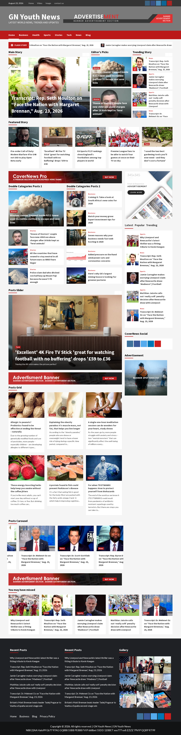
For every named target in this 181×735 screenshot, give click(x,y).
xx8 (124, 730)
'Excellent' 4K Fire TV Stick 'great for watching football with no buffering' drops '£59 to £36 (57, 157)
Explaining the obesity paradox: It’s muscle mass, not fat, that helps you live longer (65, 425)
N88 (28, 730)
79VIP (137, 730)
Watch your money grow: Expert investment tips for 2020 (101, 219)
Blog (88, 35)
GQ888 (64, 730)
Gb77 (49, 730)
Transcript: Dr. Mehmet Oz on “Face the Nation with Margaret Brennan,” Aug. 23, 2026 (45, 104)
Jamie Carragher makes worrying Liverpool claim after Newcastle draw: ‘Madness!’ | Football (93, 45)
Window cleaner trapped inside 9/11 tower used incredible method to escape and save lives (35, 219)
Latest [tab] (129, 225)
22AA (34, 730)
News (78, 35)
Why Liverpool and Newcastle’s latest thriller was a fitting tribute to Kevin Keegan (34, 659)
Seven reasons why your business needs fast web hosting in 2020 (100, 238)
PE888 (78, 730)
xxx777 (118, 730)
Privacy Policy (47, 716)
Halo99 (42, 730)
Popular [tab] (140, 225)
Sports (47, 35)
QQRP (144, 730)
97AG (56, 730)
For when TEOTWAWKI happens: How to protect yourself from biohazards (101, 488)
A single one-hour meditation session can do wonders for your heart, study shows (103, 425)
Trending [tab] (151, 225)
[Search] (171, 35)
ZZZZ (130, 730)
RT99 (152, 730)
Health (35, 35)
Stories (58, 35)
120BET (108, 730)
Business (23, 35)
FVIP (85, 730)
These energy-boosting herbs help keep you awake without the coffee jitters (26, 488)
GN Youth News (34, 17)
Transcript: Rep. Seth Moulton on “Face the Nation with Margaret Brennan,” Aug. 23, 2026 (159, 62)
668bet (93, 730)
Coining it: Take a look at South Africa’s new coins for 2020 (102, 200)
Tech (69, 35)
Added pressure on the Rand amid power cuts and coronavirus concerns (102, 257)
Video (39, 3)
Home (31, 3)
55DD (100, 730)
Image (48, 3)
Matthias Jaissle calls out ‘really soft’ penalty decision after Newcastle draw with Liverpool (159, 98)
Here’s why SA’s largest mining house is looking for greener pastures (102, 276)
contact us (59, 3)
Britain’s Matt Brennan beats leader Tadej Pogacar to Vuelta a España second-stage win (35, 704)
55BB (71, 730)
